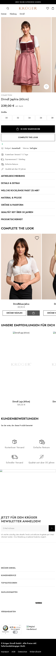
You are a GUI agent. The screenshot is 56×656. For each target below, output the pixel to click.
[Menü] (19, 626)
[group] (28, 116)
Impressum (5, 651)
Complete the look (28, 137)
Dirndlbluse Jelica (21, 304)
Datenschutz (22, 651)
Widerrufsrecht (35, 651)
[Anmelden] (52, 528)
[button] (37, 238)
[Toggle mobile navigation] (2, 8)
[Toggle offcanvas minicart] (52, 8)
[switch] (15, 632)
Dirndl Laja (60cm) (21, 401)
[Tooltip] (41, 418)
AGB (13, 651)
